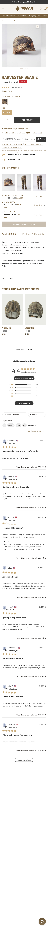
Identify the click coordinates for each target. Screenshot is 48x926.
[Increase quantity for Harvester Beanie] (11, 119)
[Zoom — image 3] (3, 26)
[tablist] (24, 349)
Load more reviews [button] (24, 760)
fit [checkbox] (4, 425)
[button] (2, 8)
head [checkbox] (18, 425)
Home (3, 21)
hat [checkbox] (24, 425)
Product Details (9, 234)
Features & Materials (33, 234)
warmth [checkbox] (11, 425)
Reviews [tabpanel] (20, 349)
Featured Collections (8, 16)
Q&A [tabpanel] (29, 349)
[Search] (41, 9)
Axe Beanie (6, 328)
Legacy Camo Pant (11, 212)
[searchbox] (14, 414)
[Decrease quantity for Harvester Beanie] (3, 119)
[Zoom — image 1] (37, 26)
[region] (23, 385)
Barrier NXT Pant (10, 202)
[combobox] (37, 431)
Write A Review (24, 403)
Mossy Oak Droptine (4, 102)
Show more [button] (32, 425)
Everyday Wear (34, 16)
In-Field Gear (22, 16)
